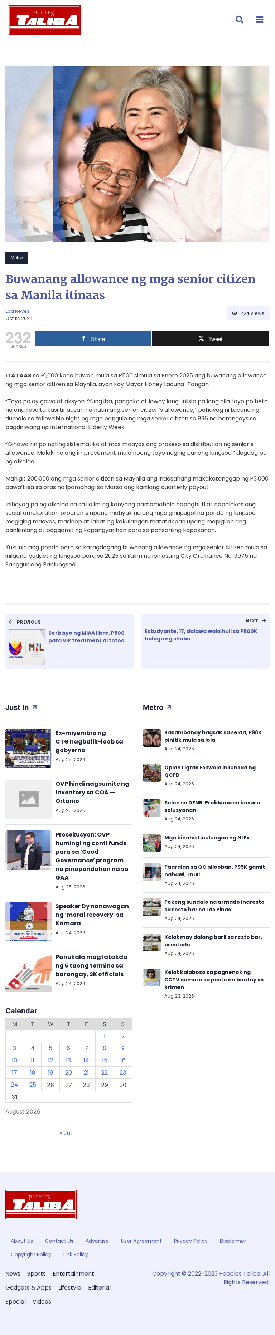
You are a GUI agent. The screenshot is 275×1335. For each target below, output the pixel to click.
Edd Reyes (17, 311)
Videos (42, 1301)
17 (14, 1072)
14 (86, 1060)
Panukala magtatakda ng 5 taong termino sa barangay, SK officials (91, 965)
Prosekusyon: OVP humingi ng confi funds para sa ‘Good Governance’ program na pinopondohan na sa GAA (92, 856)
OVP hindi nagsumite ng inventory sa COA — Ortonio (92, 792)
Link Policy (75, 1254)
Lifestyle (69, 1287)
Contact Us (59, 1240)
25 (32, 1085)
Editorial (99, 1287)
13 (68, 1060)
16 (123, 1060)
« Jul (66, 1133)
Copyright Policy (31, 1254)
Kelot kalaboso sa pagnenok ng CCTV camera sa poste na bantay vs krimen (214, 980)
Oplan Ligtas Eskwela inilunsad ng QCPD (210, 771)
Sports (36, 1274)
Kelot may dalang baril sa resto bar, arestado (213, 941)
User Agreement (141, 1240)
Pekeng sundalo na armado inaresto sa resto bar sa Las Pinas (214, 905)
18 (32, 1072)
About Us (22, 1240)
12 (50, 1060)
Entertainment (73, 1274)
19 (50, 1072)
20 (68, 1072)
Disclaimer (233, 1240)
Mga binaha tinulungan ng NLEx (207, 837)
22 (104, 1072)
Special (15, 1301)
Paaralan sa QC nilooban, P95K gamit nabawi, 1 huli (214, 870)
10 (14, 1060)
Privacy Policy (191, 1240)
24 (14, 1085)
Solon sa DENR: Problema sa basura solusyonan (212, 806)
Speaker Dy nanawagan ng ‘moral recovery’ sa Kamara (92, 914)
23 (123, 1072)
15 (104, 1060)
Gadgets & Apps (28, 1287)
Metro (17, 257)
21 (86, 1072)
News (12, 1274)
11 (32, 1060)
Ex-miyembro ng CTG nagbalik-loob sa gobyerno (89, 741)
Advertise (97, 1240)
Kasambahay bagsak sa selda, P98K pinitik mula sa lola (213, 736)
